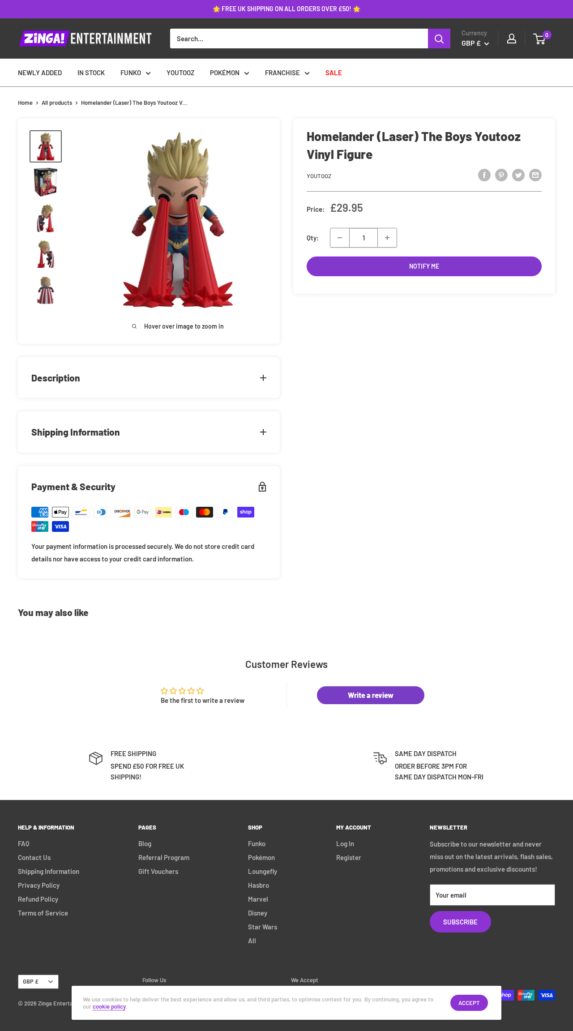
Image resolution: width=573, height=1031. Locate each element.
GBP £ (30, 981)
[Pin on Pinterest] (501, 174)
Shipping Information (48, 871)
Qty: (313, 238)
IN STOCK (91, 72)
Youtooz (319, 176)
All (252, 941)
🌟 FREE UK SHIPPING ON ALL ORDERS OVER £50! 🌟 (286, 9)
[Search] (439, 38)
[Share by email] (535, 174)
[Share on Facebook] (484, 174)
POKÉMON (224, 72)
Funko (256, 843)
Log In (345, 843)
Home (25, 102)
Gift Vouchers (158, 871)
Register (348, 857)
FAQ (24, 843)
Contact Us (34, 857)
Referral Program (163, 857)
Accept (469, 1002)
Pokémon (261, 857)
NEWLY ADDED (40, 72)
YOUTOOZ (180, 72)
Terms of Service (43, 913)
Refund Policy (38, 899)
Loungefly (262, 871)
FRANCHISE (282, 72)
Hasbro (258, 885)
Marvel (258, 899)
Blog (144, 843)
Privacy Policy (39, 885)
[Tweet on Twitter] (518, 174)
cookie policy (109, 1006)
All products (57, 102)
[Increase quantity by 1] (387, 237)
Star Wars (262, 927)
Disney (257, 913)
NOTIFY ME (424, 266)
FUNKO (130, 72)
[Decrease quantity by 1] (339, 237)
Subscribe (460, 922)
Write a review (370, 695)
